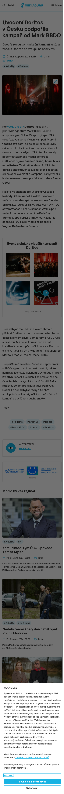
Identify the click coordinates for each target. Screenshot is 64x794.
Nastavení (9, 775)
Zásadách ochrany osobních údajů (32, 757)
